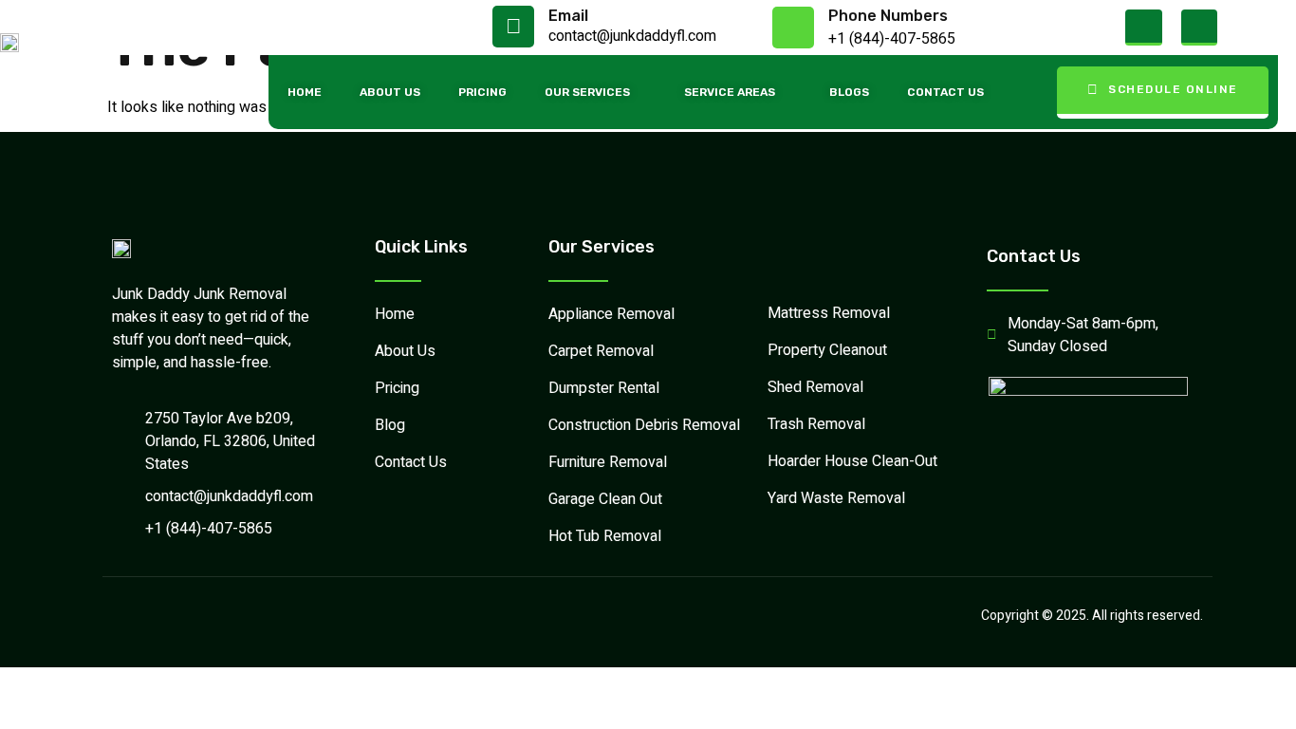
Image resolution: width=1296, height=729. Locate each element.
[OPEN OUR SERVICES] (640, 92)
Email (568, 16)
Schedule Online (1173, 89)
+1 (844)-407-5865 (891, 39)
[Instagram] (1199, 27)
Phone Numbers (888, 16)
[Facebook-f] (1143, 27)
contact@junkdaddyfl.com (632, 36)
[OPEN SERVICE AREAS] (785, 92)
